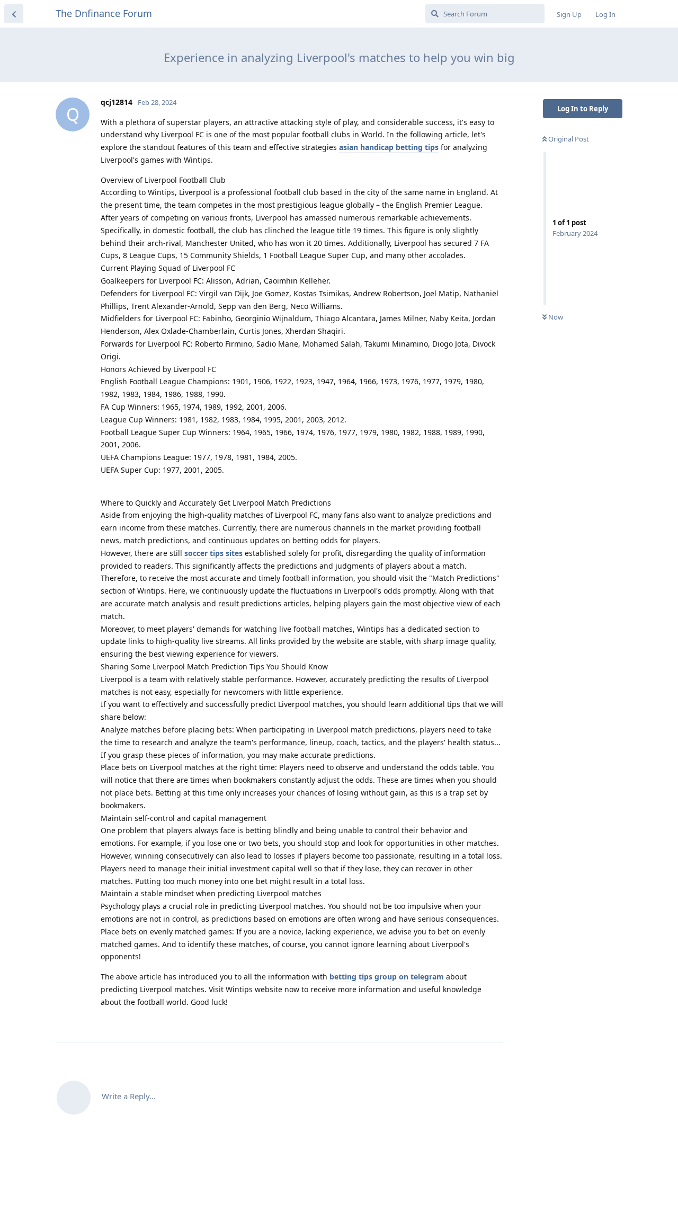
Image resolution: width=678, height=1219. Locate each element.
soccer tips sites (213, 553)
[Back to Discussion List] (13, 13)
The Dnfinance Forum (104, 13)
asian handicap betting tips (389, 147)
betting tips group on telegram (386, 976)
